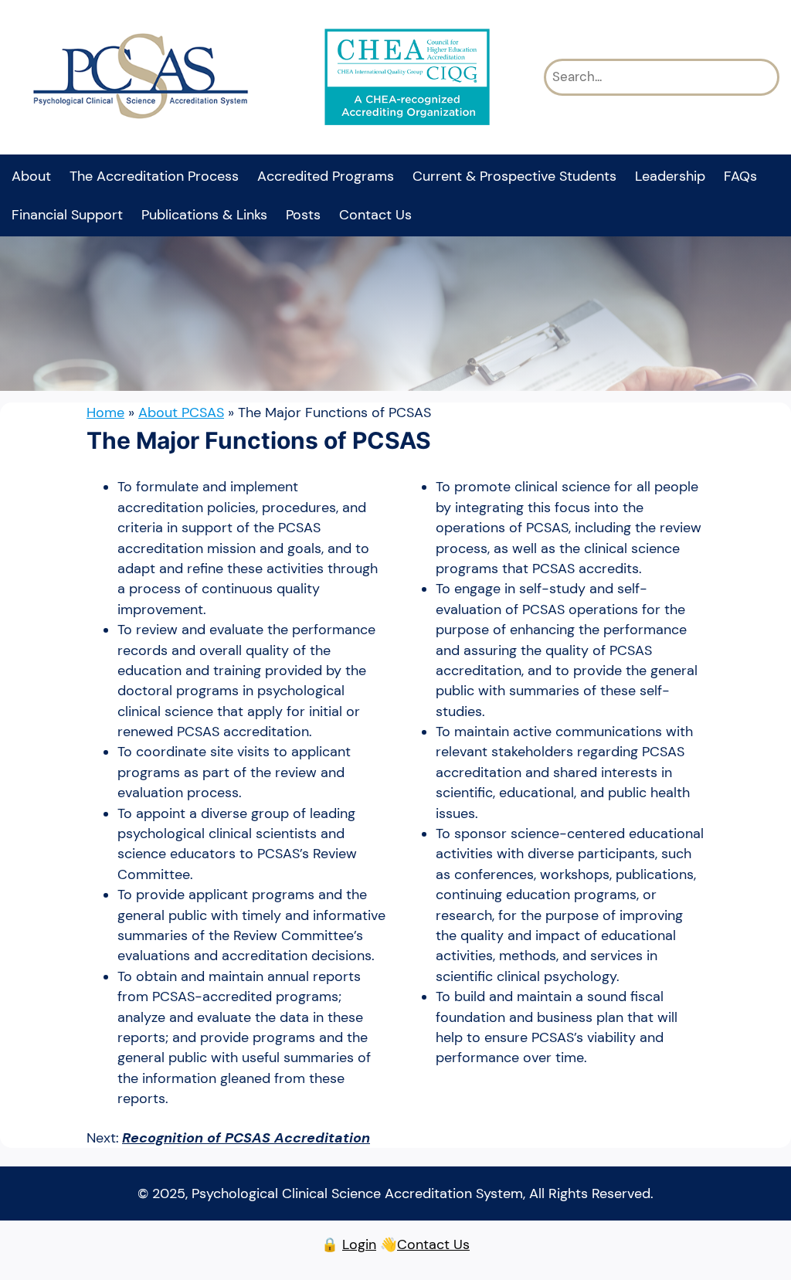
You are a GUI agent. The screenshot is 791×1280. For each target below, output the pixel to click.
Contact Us (433, 1244)
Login (359, 1244)
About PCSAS (181, 412)
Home (105, 412)
